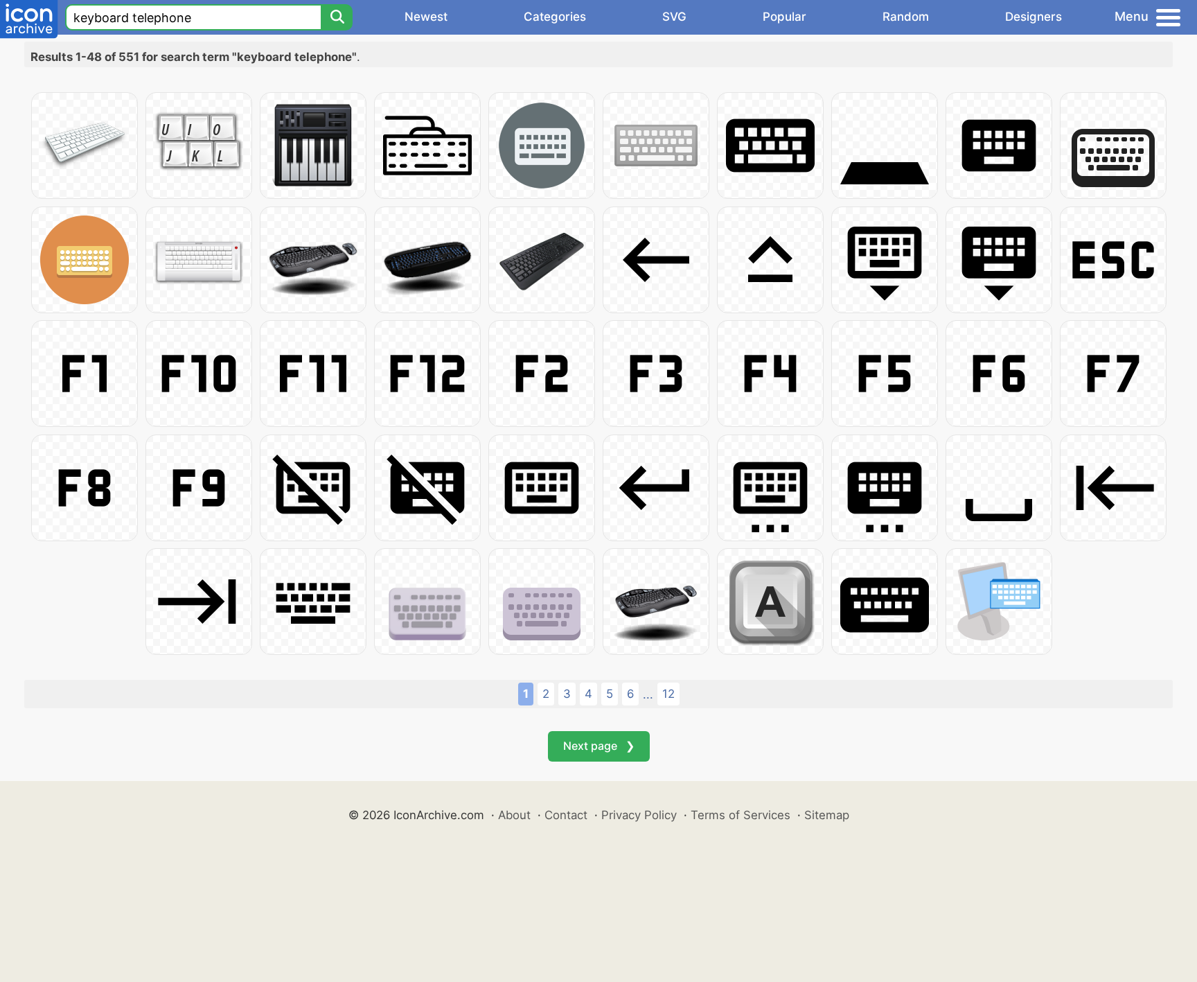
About (514, 815)
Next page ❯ (599, 746)
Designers (1033, 17)
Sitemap (826, 815)
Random (906, 17)
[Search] (337, 17)
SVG (674, 17)
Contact (565, 815)
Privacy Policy (639, 815)
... (648, 694)
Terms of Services (740, 815)
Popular (784, 17)
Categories (555, 17)
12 (668, 694)
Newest (426, 17)
